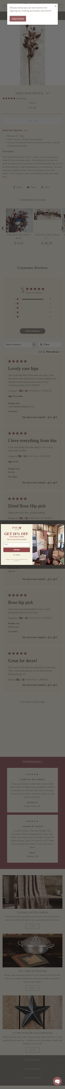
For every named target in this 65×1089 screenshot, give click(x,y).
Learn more (18, 18)
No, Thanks (16, 555)
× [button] (55, 6)
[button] (57, 1081)
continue (17, 550)
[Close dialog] (62, 526)
